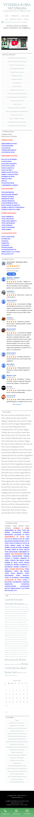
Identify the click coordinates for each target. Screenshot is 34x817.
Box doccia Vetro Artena (17, 513)
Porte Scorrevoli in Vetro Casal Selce (16, 617)
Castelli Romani (14, 599)
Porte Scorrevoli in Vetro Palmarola (15, 630)
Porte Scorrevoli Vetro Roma (17, 739)
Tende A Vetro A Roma (17, 72)
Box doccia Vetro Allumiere (12, 444)
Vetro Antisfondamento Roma (17, 766)
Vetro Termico (17, 83)
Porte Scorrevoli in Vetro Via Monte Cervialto (18, 656)
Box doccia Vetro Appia (20, 441)
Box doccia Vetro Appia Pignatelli (14, 424)
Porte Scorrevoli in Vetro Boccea (20, 611)
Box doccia (5, 461)
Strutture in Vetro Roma (17, 90)
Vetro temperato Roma (17, 782)
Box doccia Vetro (22, 450)
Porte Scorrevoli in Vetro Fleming (15, 626)
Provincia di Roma (15, 659)
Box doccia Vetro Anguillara (12, 464)
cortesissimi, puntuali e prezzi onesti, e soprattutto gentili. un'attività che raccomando (19, 324)
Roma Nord (19, 668)
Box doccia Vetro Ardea (23, 421)
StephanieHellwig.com (17, 797)
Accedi (21, 802)
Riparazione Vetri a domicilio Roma (17, 741)
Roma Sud (11, 672)
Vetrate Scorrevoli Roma (17, 760)
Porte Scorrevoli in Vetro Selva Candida (16, 648)
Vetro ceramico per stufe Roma (17, 61)
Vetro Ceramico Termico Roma (17, 776)
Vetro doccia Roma (17, 779)
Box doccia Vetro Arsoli (17, 433)
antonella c (10, 318)
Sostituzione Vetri (17, 79)
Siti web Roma (24, 804)
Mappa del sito (15, 802)
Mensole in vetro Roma (17, 723)
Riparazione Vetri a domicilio (13, 664)
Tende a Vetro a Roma (11, 675)
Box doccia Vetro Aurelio (20, 461)
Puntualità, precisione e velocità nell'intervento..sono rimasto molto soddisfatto (19, 359)
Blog (17, 720)
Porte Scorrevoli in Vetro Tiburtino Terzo (17, 652)
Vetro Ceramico (17, 86)
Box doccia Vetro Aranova (17, 484)
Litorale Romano (14, 603)
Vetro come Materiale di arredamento (17, 111)
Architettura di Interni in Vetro (17, 125)
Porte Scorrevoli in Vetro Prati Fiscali (16, 635)
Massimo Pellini (11, 329)
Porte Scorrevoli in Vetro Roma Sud (14, 643)
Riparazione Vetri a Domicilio (17, 108)
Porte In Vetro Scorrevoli (17, 65)
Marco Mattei (10, 364)
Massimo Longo (11, 375)
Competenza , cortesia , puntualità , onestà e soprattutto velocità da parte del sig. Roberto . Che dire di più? (19, 381)
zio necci (9, 386)
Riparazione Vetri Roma (17, 744)
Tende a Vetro (17, 104)
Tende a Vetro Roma (17, 752)
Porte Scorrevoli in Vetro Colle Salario (15, 622)
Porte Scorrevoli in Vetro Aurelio (20, 607)
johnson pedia (11, 396)
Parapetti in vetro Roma (17, 725)
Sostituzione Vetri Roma (17, 750)
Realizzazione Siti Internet (12, 804)
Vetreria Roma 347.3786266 (17, 6)
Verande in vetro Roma (17, 758)
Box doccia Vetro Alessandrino (13, 504)
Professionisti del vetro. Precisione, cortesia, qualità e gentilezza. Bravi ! (19, 370)
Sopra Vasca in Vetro (17, 115)
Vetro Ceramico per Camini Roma (17, 97)
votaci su (10, 274)
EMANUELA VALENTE (13, 278)
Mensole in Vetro (17, 76)
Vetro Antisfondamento (17, 68)
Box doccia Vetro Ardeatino (19, 458)
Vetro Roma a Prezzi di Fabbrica (17, 93)
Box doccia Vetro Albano (11, 476)
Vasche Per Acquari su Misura (17, 58)
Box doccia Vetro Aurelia (11, 415)
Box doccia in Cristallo (18, 493)
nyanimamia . (10, 291)
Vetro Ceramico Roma (17, 101)
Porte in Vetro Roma (17, 731)
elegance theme (21, 795)
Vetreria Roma (17, 763)
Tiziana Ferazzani (12, 300)
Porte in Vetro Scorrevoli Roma (17, 733)
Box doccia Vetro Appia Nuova (18, 473)
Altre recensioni (17, 404)
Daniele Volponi (11, 353)
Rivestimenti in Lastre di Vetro (17, 122)
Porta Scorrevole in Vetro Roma (17, 728)
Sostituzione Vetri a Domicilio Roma (17, 747)
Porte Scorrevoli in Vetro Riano (18, 639)
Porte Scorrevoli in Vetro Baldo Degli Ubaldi (13, 609)
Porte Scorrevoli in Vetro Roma (17, 736)
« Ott (6, 712)
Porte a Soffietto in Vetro (17, 118)
